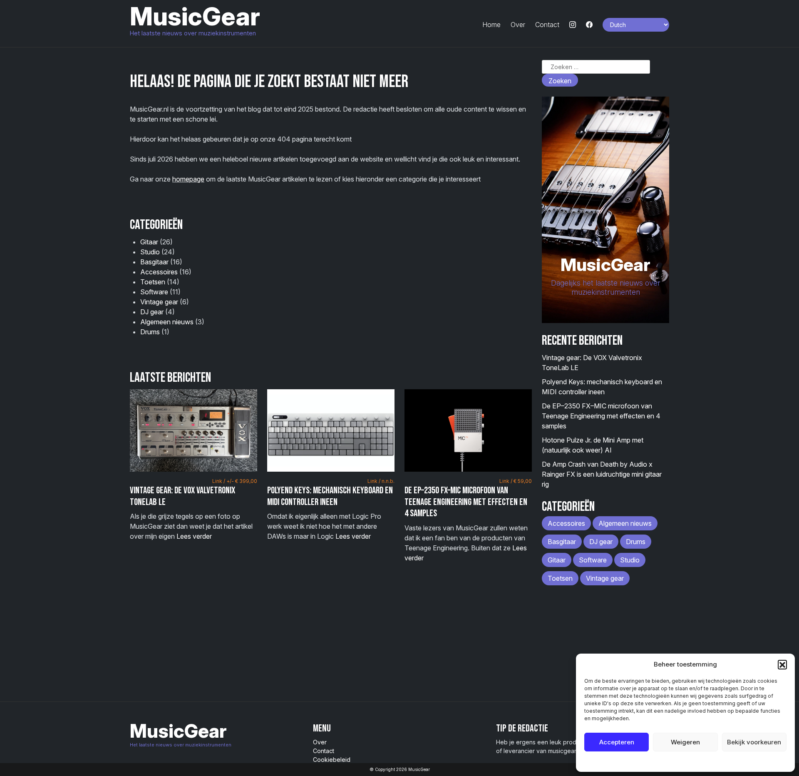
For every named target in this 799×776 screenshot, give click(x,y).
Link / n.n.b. (381, 481)
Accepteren (616, 742)
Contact (547, 24)
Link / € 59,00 (515, 481)
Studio (150, 252)
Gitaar (149, 242)
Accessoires (159, 272)
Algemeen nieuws (167, 322)
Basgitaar (154, 262)
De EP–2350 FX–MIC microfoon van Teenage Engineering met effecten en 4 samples (465, 502)
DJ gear (152, 312)
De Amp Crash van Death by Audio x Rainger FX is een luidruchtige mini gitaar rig (602, 474)
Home (491, 24)
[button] (782, 664)
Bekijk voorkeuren (754, 742)
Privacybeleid (702, 761)
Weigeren (685, 742)
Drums (150, 332)
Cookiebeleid (664, 761)
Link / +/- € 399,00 (234, 481)
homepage (188, 179)
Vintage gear (159, 302)
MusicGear (195, 16)
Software (154, 292)
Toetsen (152, 282)
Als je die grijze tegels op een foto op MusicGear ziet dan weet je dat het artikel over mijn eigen (193, 509)
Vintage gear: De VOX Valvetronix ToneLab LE (182, 496)
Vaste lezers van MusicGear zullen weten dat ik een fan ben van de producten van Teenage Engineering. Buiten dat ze (468, 520)
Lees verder (194, 536)
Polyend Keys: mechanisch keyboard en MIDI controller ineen (330, 496)
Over (518, 24)
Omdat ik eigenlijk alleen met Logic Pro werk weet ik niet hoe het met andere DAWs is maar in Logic (331, 509)
